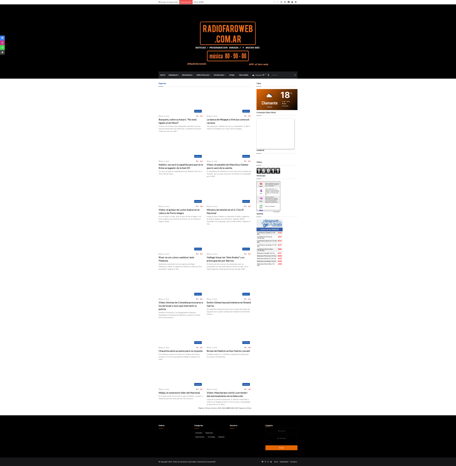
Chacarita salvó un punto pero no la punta (180, 350)
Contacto (269, 425)
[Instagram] (2, 42)
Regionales (187, 75)
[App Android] (2, 52)
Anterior (214, 408)
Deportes (221, 437)
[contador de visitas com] (268, 173)
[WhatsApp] (2, 47)
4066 (232, 408)
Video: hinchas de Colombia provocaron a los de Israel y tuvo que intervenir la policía (181, 305)
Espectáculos (203, 75)
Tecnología (219, 75)
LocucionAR (211, 462)
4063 (219, 408)
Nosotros (233, 425)
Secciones (243, 75)
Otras (231, 75)
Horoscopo (276, 211)
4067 (237, 408)
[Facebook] (2, 38)
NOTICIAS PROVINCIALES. (203, 2)
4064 (224, 408)
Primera (208, 408)
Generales (173, 75)
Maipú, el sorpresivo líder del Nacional (179, 392)
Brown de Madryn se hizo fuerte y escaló (228, 350)
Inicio (162, 75)
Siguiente (242, 408)
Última (249, 408)
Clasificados (284, 462)
